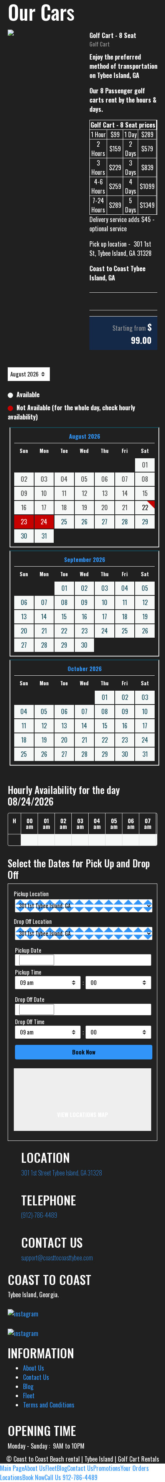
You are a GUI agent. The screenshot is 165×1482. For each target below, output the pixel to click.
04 (124, 588)
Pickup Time (28, 972)
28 (125, 521)
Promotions (106, 1468)
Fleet (29, 1395)
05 (145, 588)
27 (104, 521)
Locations (11, 1477)
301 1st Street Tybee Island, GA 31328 (61, 1172)
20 (24, 630)
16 (84, 616)
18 (124, 616)
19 (145, 616)
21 (44, 630)
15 (64, 616)
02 (84, 588)
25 (64, 521)
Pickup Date (28, 950)
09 (84, 602)
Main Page (12, 1468)
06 (24, 602)
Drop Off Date (30, 999)
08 (64, 602)
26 (84, 521)
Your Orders (134, 1468)
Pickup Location (31, 894)
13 (23, 616)
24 (44, 521)
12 (145, 602)
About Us (33, 1368)
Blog (28, 1386)
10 (104, 602)
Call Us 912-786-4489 (71, 1477)
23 (84, 630)
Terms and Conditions (48, 1404)
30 (24, 535)
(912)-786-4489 (39, 1215)
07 (44, 602)
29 (145, 521)
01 (64, 588)
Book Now (33, 1477)
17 (104, 616)
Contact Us (36, 1377)
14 (44, 616)
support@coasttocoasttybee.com (57, 1257)
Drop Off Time (30, 1022)
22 (64, 630)
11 (124, 602)
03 (104, 588)
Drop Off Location (33, 921)
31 (44, 535)
